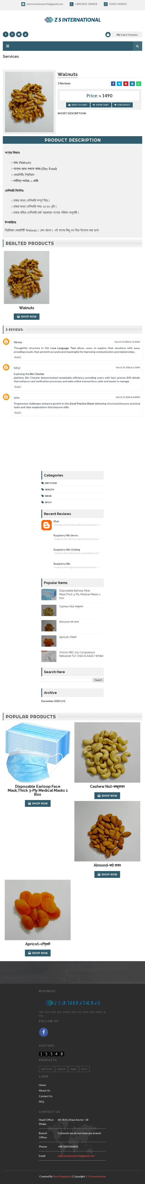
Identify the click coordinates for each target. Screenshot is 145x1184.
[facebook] (5, 34)
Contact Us (45, 1096)
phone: (43, 1146)
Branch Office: (43, 1135)
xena (16, 397)
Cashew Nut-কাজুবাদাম (71, 606)
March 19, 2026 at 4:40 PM (128, 397)
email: (42, 1155)
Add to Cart (80, 104)
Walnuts (26, 308)
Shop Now (28, 316)
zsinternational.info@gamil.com (44, 3)
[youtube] (25, 34)
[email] (19, 34)
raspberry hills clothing (67, 549)
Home (42, 1085)
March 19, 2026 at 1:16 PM (128, 367)
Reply (18, 357)
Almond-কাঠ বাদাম (69, 621)
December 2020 (50, 701)
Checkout (123, 104)
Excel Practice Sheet (82, 403)
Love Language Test (63, 348)
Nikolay (18, 342)
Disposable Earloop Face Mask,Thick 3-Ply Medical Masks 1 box (79, 594)
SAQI (17, 367)
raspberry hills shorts (66, 535)
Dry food (51, 483)
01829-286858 (118, 3)
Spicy (48, 502)
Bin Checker (37, 373)
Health (49, 489)
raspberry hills (62, 563)
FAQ (41, 1101)
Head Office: (46, 1119)
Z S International (96, 1176)
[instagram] (12, 34)
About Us (44, 1090)
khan (56, 521)
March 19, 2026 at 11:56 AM (127, 342)
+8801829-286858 (85, 3)
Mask (48, 495)
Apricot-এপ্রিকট (67, 637)
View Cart (102, 104)
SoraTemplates (62, 1176)
